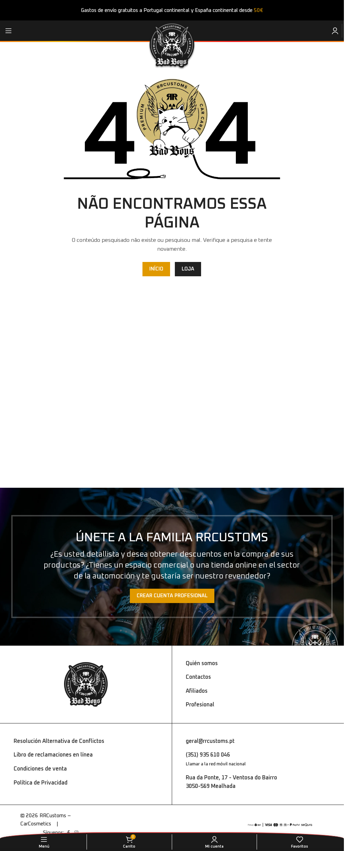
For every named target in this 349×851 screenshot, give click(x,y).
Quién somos (202, 663)
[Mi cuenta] (335, 31)
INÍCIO (156, 269)
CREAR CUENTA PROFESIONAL (172, 595)
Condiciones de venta (40, 769)
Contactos (198, 677)
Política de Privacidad (40, 783)
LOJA (188, 269)
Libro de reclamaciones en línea (53, 755)
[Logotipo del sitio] (172, 45)
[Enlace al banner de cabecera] (172, 10)
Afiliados (197, 691)
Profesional (200, 704)
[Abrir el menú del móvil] (8, 31)
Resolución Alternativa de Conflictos (59, 741)
